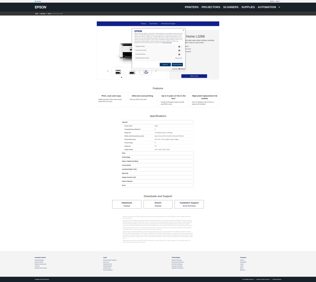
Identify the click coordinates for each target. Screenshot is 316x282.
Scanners (230, 7)
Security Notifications (108, 270)
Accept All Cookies (177, 64)
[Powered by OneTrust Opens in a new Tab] (178, 69)
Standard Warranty (107, 266)
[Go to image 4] (128, 77)
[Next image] (156, 71)
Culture (241, 266)
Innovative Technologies (177, 266)
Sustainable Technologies (177, 268)
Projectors (211, 7)
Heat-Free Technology (177, 260)
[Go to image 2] (123, 77)
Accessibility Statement (247, 279)
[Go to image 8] (137, 77)
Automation (267, 7)
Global (241, 268)
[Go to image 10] (142, 77)
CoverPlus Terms (107, 268)
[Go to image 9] (139, 77)
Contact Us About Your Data (263, 279)
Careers (242, 264)
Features (143, 23)
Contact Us (37, 266)
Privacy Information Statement (110, 260)
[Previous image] (108, 71)
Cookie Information (276, 279)
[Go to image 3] (126, 77)
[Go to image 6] (133, 77)
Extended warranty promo (40, 264)
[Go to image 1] (121, 77)
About (277, 1)
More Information (167, 42)
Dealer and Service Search (41, 268)
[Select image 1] (118, 71)
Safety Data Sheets (107, 264)
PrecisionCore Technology (178, 262)
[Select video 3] (146, 71)
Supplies (248, 7)
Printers (192, 7)
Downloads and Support (168, 23)
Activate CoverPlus (39, 262)
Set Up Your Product (189, 206)
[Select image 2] (132, 71)
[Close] (183, 30)
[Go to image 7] (135, 77)
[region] (158, 49)
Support (272, 1)
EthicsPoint (242, 270)
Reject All (165, 64)
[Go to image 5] (130, 77)
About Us (242, 260)
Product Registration (39, 260)
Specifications (153, 23)
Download (127, 206)
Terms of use (106, 262)
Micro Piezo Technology (177, 264)
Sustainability (243, 262)
